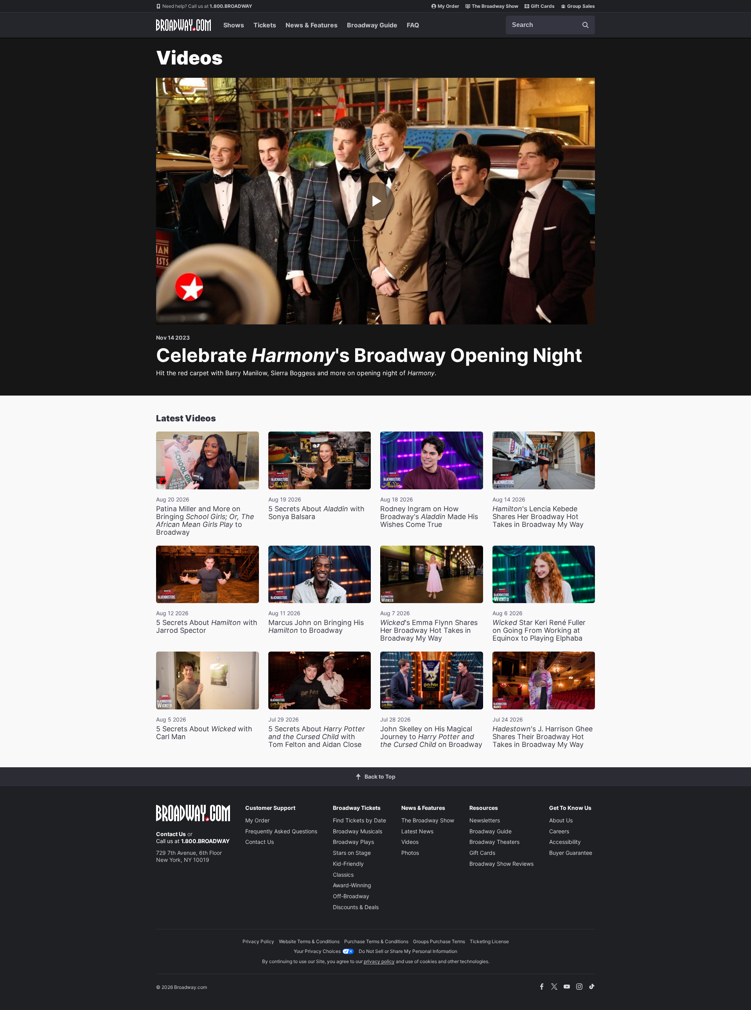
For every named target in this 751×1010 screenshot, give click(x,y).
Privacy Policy (258, 941)
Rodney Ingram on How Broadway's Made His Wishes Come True (429, 516)
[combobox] (550, 25)
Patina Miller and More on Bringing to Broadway (205, 520)
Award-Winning (352, 885)
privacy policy (379, 961)
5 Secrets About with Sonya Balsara (316, 513)
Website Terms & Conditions (309, 941)
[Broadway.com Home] (183, 25)
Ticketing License (489, 941)
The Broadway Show (495, 6)
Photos (410, 852)
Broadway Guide (372, 25)
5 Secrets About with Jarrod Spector (206, 626)
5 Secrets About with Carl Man (204, 733)
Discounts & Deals (356, 907)
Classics (343, 874)
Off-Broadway (351, 896)
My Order (448, 6)
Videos (410, 841)
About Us (561, 820)
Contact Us (171, 834)
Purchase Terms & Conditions (376, 941)
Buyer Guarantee (570, 852)
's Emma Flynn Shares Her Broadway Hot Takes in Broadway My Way (429, 630)
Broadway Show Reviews (501, 863)
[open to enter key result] (585, 25)
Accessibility (565, 841)
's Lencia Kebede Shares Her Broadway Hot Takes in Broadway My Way (538, 516)
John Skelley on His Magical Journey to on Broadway (431, 737)
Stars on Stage (352, 852)
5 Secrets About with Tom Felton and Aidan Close (316, 737)
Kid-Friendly (348, 863)
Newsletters (484, 820)
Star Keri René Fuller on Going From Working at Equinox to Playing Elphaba (539, 630)
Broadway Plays (353, 841)
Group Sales (581, 6)
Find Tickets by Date (359, 820)
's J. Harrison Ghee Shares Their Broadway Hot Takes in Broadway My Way (542, 737)
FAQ (413, 25)
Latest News (417, 831)
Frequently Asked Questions (281, 831)
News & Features (312, 25)
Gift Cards (543, 6)
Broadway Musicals (357, 831)
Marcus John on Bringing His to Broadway (316, 626)
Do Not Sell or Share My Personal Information (408, 951)
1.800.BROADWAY (207, 6)
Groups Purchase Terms (439, 941)
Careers (559, 831)
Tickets (264, 25)
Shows (233, 25)
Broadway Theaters (494, 841)
